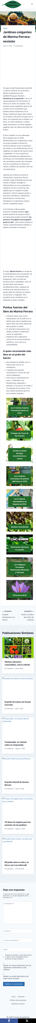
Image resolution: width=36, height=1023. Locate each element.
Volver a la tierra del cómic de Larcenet (27, 616)
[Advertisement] (18, 68)
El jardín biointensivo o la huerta (8, 616)
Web (5, 950)
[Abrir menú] (32, 4)
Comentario (9, 904)
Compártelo (9, 1020)
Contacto (20, 997)
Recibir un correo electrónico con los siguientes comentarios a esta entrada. (17, 967)
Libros (5, 28)
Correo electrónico (11, 940)
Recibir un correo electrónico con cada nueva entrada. (16, 977)
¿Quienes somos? (18, 1004)
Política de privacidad (18, 1000)
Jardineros (10, 668)
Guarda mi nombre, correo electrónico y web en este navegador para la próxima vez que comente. (18, 957)
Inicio (13, 997)
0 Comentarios (18, 46)
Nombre (8, 931)
